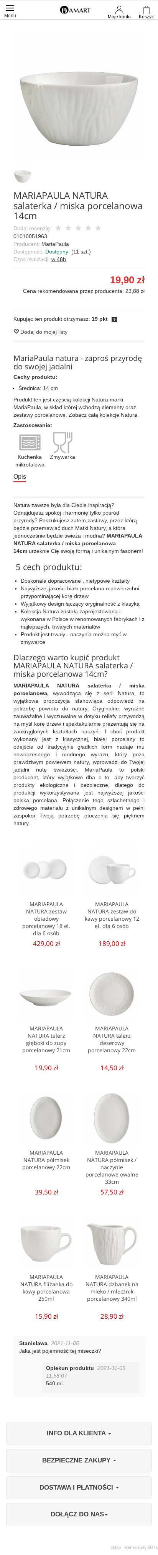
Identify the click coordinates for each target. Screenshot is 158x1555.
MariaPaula (55, 244)
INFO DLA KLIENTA (77, 1433)
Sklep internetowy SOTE (134, 1547)
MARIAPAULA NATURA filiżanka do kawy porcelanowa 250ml (46, 1287)
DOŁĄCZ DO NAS (77, 1514)
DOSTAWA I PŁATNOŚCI (77, 1487)
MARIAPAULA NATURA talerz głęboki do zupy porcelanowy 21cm (46, 1039)
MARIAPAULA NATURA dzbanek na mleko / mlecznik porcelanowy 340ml (112, 1287)
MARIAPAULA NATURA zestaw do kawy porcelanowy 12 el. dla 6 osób (112, 914)
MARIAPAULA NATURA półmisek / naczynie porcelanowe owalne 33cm (112, 1167)
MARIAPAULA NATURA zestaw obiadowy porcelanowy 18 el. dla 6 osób (46, 918)
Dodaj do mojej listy (43, 332)
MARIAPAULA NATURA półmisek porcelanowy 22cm (46, 1160)
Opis (19, 476)
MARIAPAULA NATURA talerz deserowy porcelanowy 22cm (112, 1039)
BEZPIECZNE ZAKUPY (77, 1460)
